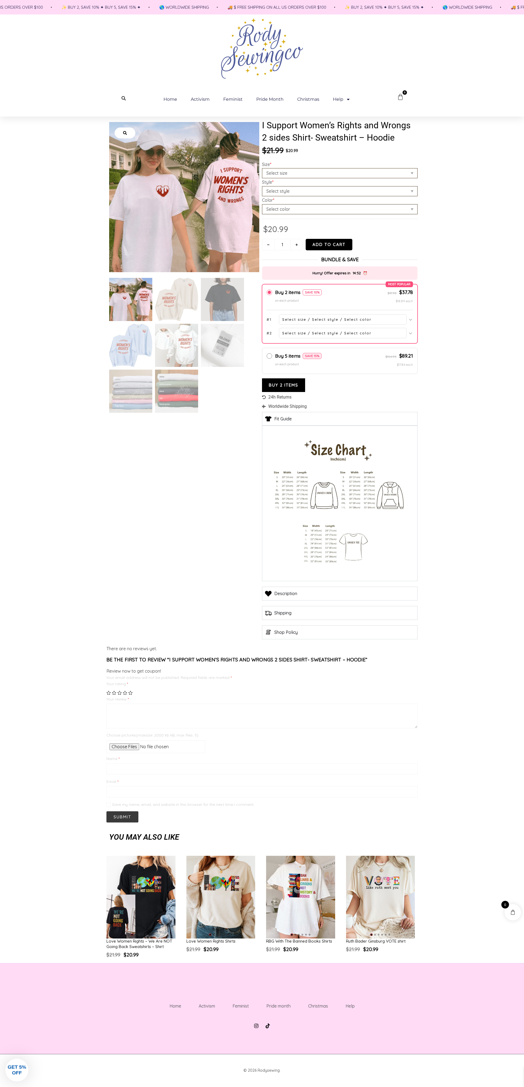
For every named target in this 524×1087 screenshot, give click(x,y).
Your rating (117, 684)
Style (267, 182)
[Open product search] (124, 98)
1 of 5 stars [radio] (108, 693)
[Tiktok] (267, 1025)
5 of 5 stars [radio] (130, 693)
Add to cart (329, 244)
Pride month (270, 99)
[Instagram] (256, 1025)
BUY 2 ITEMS (283, 385)
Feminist (233, 99)
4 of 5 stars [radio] (125, 693)
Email (112, 781)
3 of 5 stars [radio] (119, 693)
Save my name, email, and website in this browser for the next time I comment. (183, 804)
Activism (200, 99)
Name (113, 758)
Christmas (308, 99)
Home (170, 99)
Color (268, 200)
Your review (117, 699)
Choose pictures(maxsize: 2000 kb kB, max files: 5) (152, 735)
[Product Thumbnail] (125, 132)
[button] (132, 934)
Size (266, 164)
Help (338, 99)
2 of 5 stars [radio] (114, 693)
